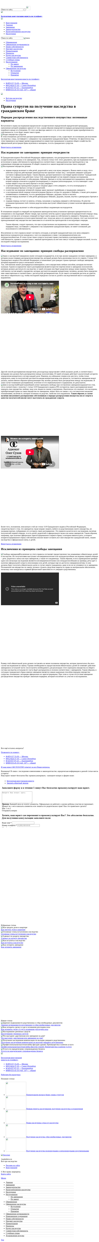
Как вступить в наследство (12, 943)
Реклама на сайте (13, 1165)
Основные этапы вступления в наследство (18, 934)
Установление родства (15, 1236)
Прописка (10, 53)
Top (2, 1240)
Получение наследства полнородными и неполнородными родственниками (57, 1151)
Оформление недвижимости (17, 44)
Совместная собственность (17, 58)
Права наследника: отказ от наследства (42, 1123)
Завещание (10, 27)
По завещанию (17, 66)
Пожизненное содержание (17, 1216)
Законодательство (13, 29)
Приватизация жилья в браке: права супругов (45, 1095)
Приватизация (12, 51)
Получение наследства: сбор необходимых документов (48, 1137)
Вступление (16, 71)
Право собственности (15, 47)
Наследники (11, 34)
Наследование (12, 62)
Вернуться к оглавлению (11, 147)
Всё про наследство (14, 98)
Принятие (15, 75)
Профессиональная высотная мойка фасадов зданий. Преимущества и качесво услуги (36, 1047)
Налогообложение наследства (18, 32)
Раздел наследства (13, 55)
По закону (15, 64)
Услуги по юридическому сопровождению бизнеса (22, 1051)
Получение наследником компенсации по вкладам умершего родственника (32, 1042)
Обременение (11, 42)
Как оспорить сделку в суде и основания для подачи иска (24, 1029)
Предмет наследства (14, 49)
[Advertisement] (61, 417)
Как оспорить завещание (11, 947)
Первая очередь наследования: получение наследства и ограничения (54, 1109)
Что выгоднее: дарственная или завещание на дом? (22, 1038)
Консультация (11, 23)
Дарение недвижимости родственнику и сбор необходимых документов (30, 1025)
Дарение (9, 25)
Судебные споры (13, 60)
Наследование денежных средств (14, 1034)
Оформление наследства (16, 68)
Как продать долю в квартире (13, 930)
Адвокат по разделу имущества (14, 938)
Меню (3, 1178)
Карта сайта (6, 1174)
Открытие (15, 73)
